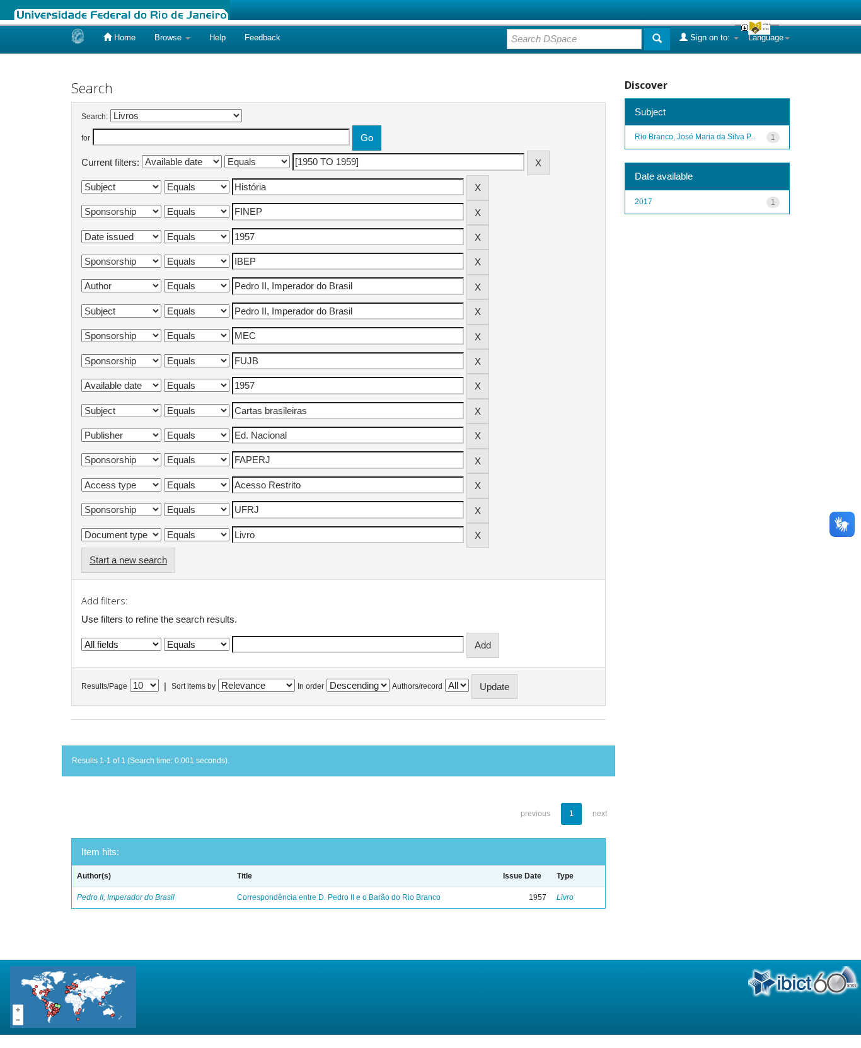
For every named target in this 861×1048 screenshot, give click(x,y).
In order (311, 686)
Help (217, 37)
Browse (169, 37)
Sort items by (193, 686)
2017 (643, 201)
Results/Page (104, 686)
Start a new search (128, 560)
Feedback (262, 37)
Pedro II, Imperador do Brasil (126, 897)
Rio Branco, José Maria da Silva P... (695, 136)
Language (765, 37)
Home (124, 37)
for (85, 138)
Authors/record (417, 686)
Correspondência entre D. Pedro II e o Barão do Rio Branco (339, 897)
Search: (94, 116)
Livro (565, 897)
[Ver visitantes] (73, 996)
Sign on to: (710, 37)
